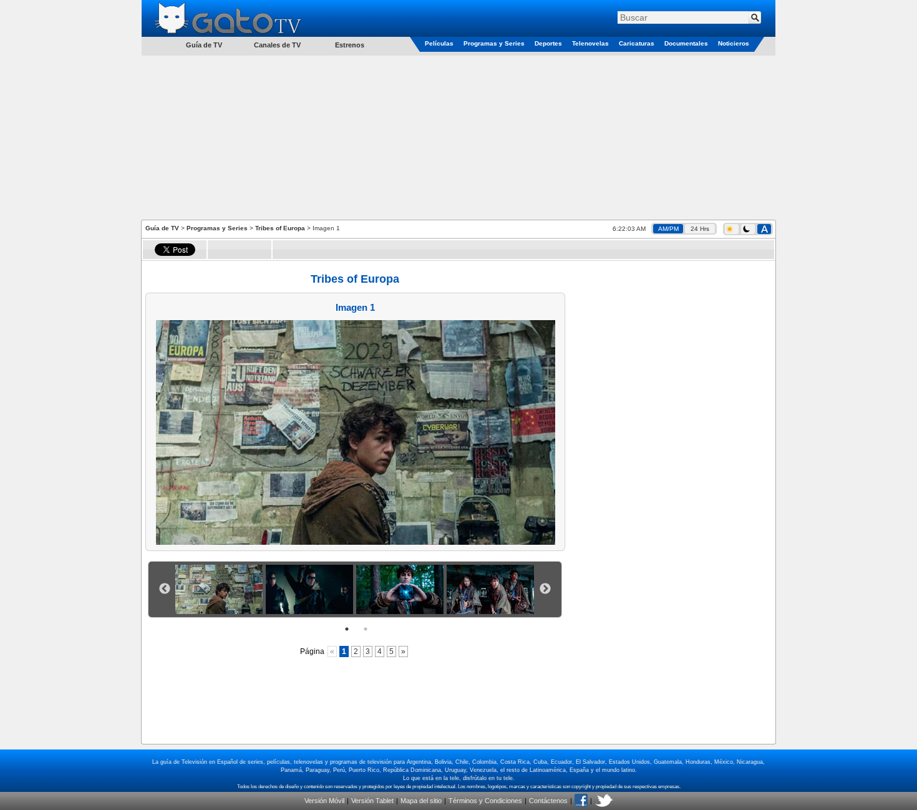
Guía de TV (162, 228)
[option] (220, 589)
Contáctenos (548, 800)
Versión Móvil (324, 800)
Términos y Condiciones (485, 800)
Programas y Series (494, 43)
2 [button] (365, 629)
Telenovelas (590, 43)
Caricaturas (636, 43)
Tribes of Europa (280, 228)
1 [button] (347, 629)
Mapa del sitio (421, 800)
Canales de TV (277, 45)
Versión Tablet (372, 800)
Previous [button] (164, 589)
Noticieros (733, 43)
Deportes (548, 43)
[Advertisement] (458, 137)
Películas (439, 43)
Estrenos (349, 45)
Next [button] (545, 589)
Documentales (686, 43)
